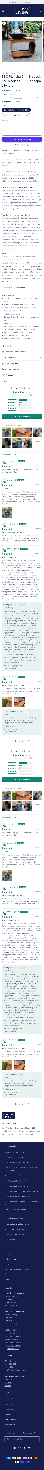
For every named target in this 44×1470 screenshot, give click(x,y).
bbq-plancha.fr (15, 1336)
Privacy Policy (9, 1409)
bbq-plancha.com (14, 1345)
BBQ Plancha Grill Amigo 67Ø (15, 1181)
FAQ (6, 1274)
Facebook (8, 1379)
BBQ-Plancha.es (16, 1466)
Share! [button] (6, 381)
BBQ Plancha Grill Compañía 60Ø (16, 1186)
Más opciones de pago (22, 145)
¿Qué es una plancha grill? (14, 1157)
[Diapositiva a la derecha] (26, 69)
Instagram (8, 1382)
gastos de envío (18, 98)
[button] (2, 10)
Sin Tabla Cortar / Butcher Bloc (16, 115)
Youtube (8, 1385)
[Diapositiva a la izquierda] (17, 69)
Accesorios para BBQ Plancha (15, 1210)
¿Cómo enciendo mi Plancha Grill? (17, 1163)
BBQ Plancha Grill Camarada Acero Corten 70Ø (21, 1191)
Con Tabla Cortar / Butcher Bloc (16, 110)
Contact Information (12, 1399)
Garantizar (8, 1264)
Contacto (8, 1254)
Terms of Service (10, 1425)
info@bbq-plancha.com (16, 1361)
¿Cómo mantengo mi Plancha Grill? (17, 1176)
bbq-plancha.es (13, 1348)
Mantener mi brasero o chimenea (17, 1229)
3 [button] (22, 741)
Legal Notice (9, 1404)
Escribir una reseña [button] (22, 416)
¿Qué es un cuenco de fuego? (15, 1234)
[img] (7, 466)
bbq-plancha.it (12, 1339)
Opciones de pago (11, 1259)
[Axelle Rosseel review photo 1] (7, 701)
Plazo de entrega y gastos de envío (17, 1269)
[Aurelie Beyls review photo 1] (7, 512)
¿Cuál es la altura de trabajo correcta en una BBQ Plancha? (21, 1169)
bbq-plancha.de (16, 1333)
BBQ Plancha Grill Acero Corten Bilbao (18, 1196)
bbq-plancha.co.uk (14, 1342)
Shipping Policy (10, 1419)
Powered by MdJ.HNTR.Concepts (28, 1466)
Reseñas (7, 1280)
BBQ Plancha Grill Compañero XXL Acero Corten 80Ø (22, 1203)
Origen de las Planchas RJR (14, 1152)
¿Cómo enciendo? (11, 1239)
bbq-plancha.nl (15, 1330)
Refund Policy (10, 1414)
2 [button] (19, 741)
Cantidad (5, 120)
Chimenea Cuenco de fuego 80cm (17, 1224)
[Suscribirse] (36, 1439)
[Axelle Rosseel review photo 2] (19, 701)
